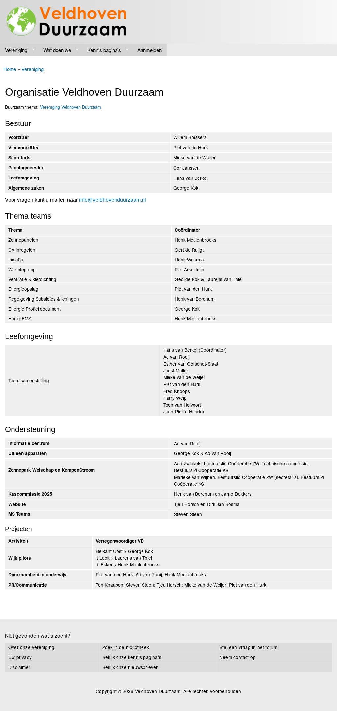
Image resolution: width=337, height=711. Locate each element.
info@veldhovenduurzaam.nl (112, 200)
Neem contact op (238, 657)
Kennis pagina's (101, 50)
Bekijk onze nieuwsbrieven (130, 667)
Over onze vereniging (31, 647)
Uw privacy (20, 657)
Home (9, 69)
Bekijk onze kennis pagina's (131, 657)
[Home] (66, 22)
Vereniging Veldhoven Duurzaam (70, 107)
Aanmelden (149, 49)
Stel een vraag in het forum (248, 647)
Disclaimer (19, 667)
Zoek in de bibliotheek (125, 647)
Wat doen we (55, 50)
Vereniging (13, 50)
